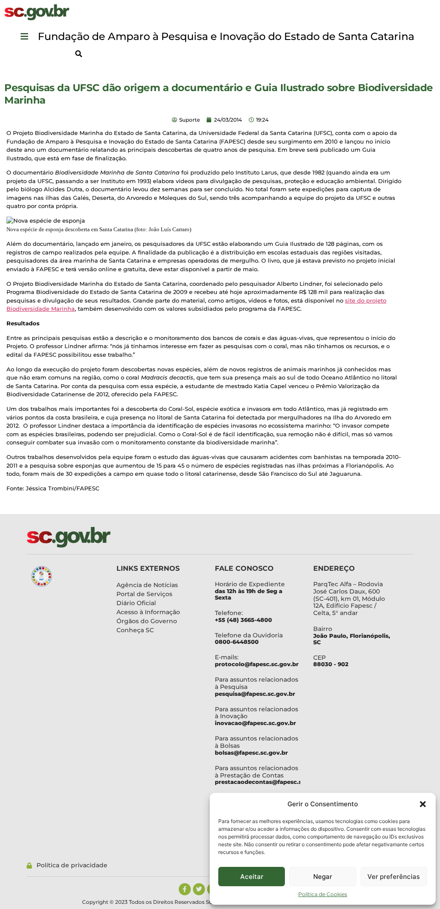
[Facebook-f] (185, 889)
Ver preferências (393, 876)
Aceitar (251, 876)
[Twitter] (199, 889)
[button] (423, 804)
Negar (322, 876)
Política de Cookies (322, 894)
